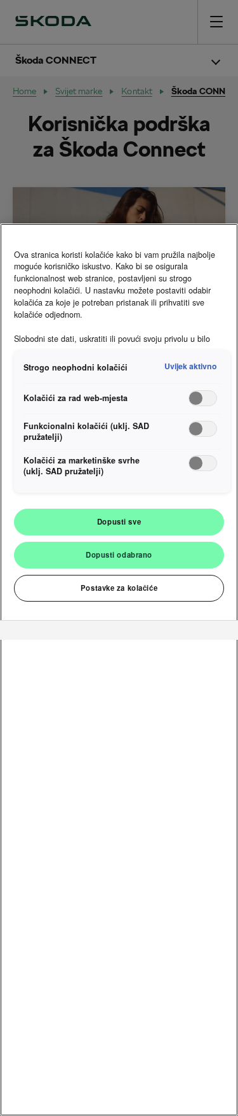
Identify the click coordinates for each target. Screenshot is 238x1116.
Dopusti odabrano (119, 554)
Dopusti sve (119, 521)
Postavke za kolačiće (119, 588)
